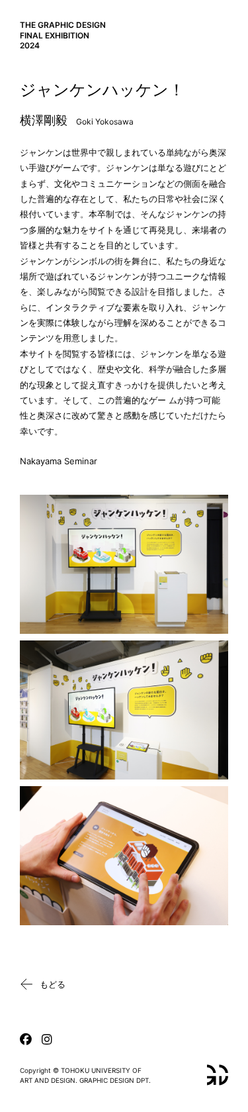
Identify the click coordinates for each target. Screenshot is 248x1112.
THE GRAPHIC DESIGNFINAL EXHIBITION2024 (63, 35)
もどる (52, 984)
